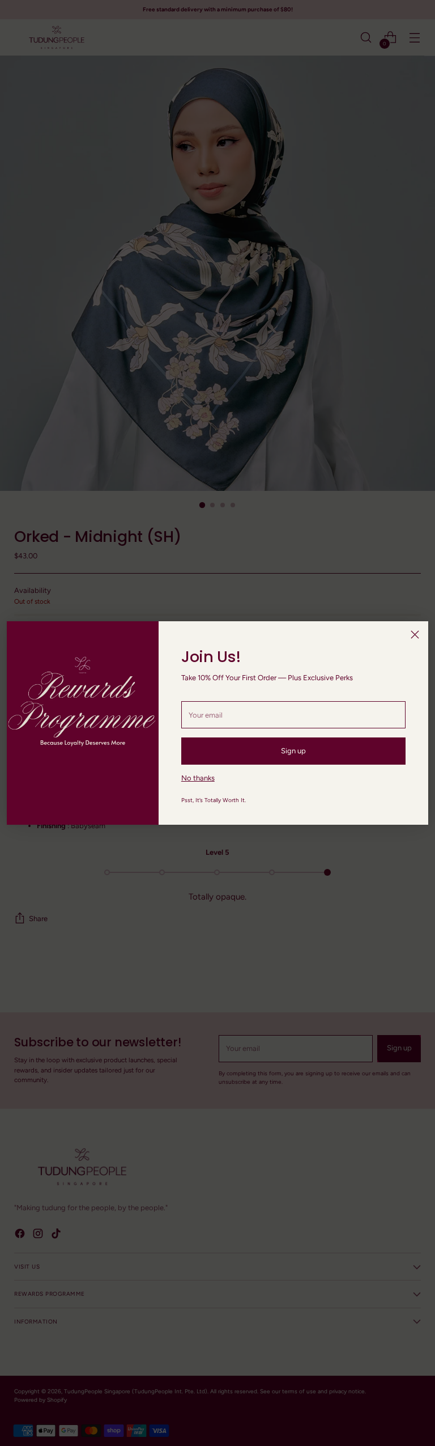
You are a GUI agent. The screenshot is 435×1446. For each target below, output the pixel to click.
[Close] (415, 634)
